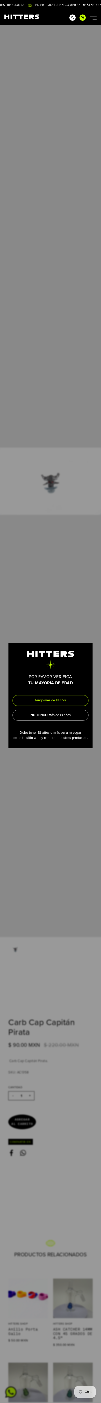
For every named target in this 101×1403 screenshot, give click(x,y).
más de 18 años (51, 715)
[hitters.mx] (21, 16)
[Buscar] (72, 17)
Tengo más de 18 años (51, 700)
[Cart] (83, 17)
